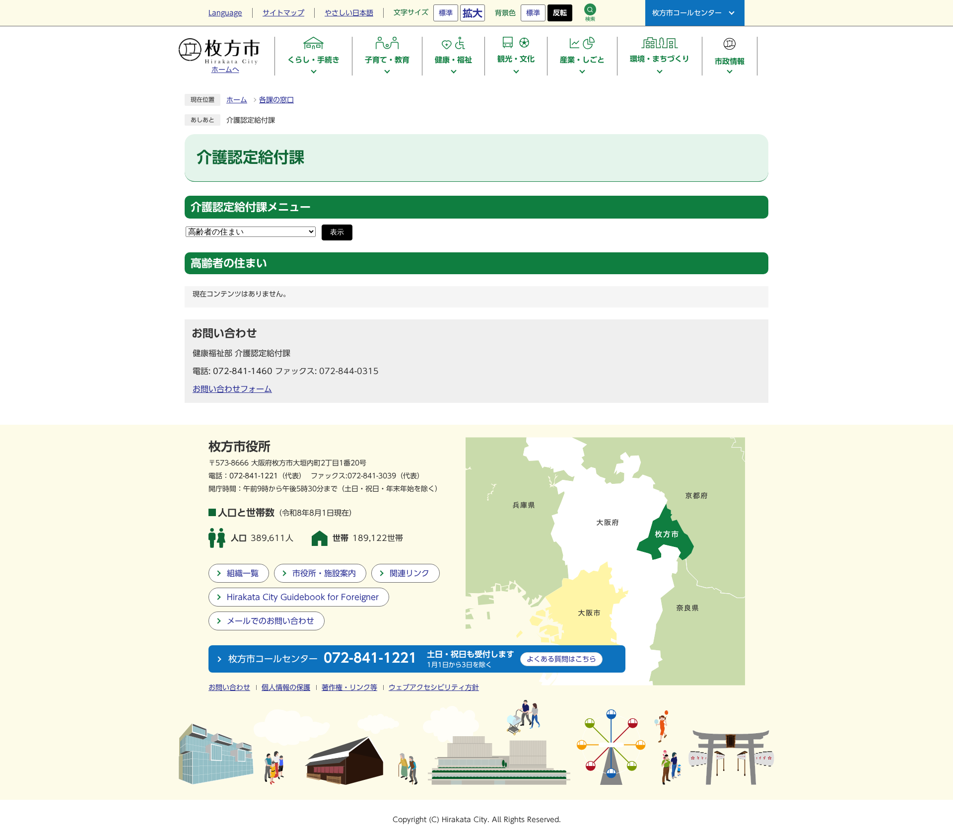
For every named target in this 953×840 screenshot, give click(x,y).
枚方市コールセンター (687, 12)
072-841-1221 (253, 475)
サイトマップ (283, 12)
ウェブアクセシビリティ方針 (434, 687)
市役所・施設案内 (324, 573)
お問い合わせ (229, 687)
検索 (590, 18)
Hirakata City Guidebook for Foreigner (303, 597)
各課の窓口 (276, 99)
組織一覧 (243, 573)
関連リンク (409, 573)
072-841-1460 (242, 371)
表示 (337, 232)
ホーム (236, 99)
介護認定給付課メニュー (251, 207)
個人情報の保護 (286, 687)
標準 (446, 12)
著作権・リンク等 (349, 687)
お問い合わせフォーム (232, 389)
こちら (561, 659)
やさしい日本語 (349, 12)
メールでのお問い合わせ (270, 621)
